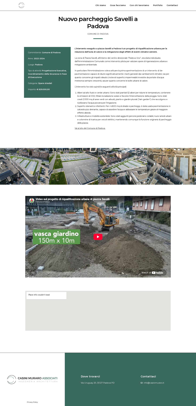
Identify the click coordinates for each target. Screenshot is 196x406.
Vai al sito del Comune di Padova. (90, 128)
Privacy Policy (32, 402)
